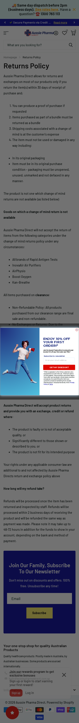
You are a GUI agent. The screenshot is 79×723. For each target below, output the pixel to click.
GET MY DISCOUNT (59, 367)
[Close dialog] (76, 329)
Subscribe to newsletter (54, 356)
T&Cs (51, 384)
